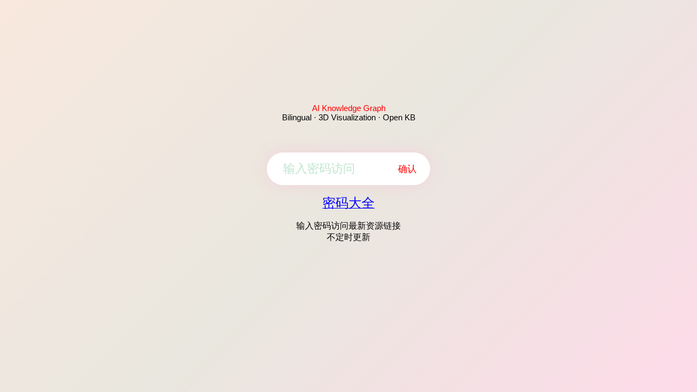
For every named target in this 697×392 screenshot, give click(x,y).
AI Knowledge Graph (349, 108)
